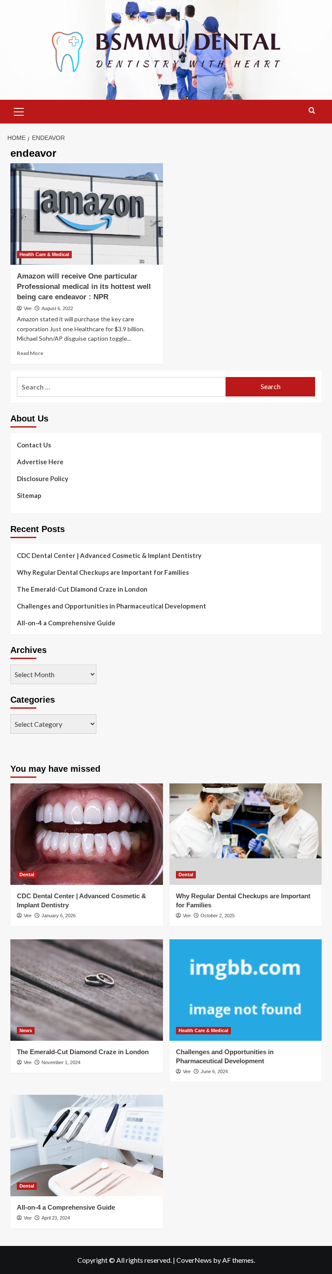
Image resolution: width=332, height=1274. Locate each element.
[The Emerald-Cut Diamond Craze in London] (86, 990)
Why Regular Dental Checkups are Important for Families (103, 572)
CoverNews (194, 1260)
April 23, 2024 (56, 1217)
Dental (26, 874)
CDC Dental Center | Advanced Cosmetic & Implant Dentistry (109, 555)
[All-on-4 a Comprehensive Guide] (86, 1145)
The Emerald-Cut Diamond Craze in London (82, 589)
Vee (28, 308)
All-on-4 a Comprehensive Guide (66, 623)
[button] (19, 110)
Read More (30, 353)
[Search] (311, 110)
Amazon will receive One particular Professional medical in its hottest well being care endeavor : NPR (84, 286)
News (25, 1030)
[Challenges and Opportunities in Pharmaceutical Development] (245, 990)
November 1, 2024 (61, 1062)
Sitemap (29, 495)
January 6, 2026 (59, 915)
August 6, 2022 (57, 308)
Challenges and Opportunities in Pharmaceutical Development (111, 606)
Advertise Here (40, 462)
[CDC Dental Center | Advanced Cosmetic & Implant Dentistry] (86, 834)
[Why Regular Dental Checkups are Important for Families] (245, 834)
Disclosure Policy (42, 478)
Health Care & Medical (44, 254)
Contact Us (34, 445)
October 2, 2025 (218, 915)
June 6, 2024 (214, 1071)
